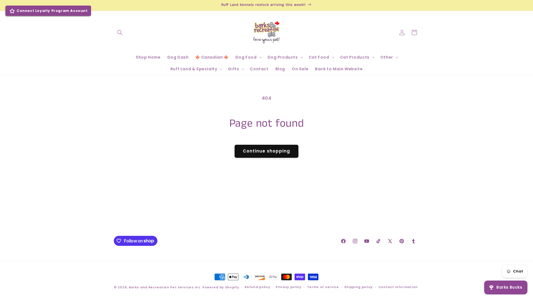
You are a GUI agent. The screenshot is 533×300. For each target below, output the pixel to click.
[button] (120, 32)
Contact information (398, 287)
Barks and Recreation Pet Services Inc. (165, 287)
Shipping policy (358, 287)
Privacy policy (288, 287)
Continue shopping (266, 151)
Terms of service (323, 287)
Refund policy (257, 287)
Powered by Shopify (220, 287)
